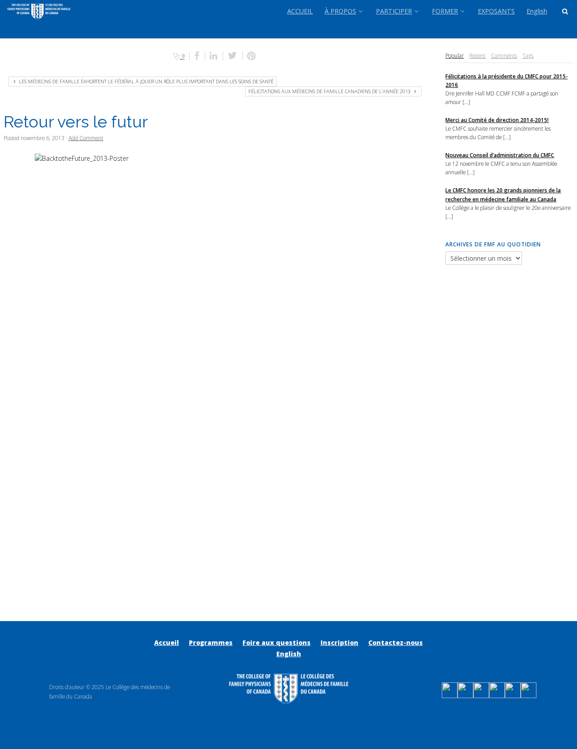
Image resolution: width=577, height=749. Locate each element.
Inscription (339, 642)
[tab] (454, 55)
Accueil (166, 642)
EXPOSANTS (496, 11)
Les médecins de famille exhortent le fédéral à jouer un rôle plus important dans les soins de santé (146, 81)
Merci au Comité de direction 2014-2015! (497, 119)
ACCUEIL (300, 11)
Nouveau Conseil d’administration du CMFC (499, 155)
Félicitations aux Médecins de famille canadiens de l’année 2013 (330, 91)
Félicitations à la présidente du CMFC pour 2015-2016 (506, 80)
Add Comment (86, 137)
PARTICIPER (394, 11)
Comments (504, 55)
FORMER (445, 11)
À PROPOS (340, 11)
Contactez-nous (395, 642)
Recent (477, 55)
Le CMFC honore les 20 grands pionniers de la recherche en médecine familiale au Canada (503, 194)
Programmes (211, 642)
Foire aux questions (277, 642)
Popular (454, 55)
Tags (527, 55)
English (537, 11)
